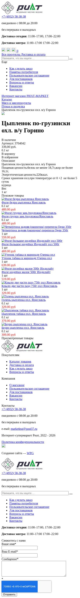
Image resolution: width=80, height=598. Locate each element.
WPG (30, 453)
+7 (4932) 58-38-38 (14, 16)
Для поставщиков (21, 79)
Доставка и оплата (33, 54)
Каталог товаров (20, 361)
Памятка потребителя (23, 72)
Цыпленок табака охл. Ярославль (24, 313)
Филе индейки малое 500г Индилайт (26, 272)
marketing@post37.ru (24, 428)
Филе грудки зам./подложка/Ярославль (27, 216)
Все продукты (11, 54)
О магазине (16, 385)
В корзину (8, 153)
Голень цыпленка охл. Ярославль (24, 300)
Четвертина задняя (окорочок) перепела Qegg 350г (35, 230)
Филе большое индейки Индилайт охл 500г (30, 244)
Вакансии (15, 86)
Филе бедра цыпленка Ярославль (24, 202)
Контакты (15, 89)
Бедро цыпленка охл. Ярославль (23, 327)
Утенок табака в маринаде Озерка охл (27, 258)
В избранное (10, 157)
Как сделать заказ (20, 68)
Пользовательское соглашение (29, 75)
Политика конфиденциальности (23, 442)
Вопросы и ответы (21, 82)
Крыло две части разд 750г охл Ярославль (29, 286)
